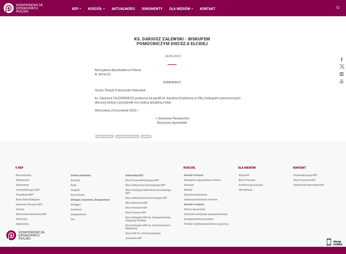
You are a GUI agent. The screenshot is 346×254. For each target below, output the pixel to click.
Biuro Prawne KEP (135, 212)
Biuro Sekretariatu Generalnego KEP (146, 197)
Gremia (20, 209)
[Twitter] (341, 66)
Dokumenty (22, 184)
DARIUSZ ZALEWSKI (104, 136)
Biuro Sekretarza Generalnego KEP (145, 185)
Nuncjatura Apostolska (127, 136)
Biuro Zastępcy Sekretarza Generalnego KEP (148, 191)
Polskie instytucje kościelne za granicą (206, 223)
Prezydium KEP (24, 194)
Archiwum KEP (133, 238)
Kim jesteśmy (23, 175)
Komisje (75, 180)
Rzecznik (244, 175)
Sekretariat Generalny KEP (31, 214)
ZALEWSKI (146, 136)
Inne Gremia (78, 194)
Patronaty (21, 219)
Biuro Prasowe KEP (136, 207)
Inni (73, 219)
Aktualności (22, 180)
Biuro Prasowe (247, 180)
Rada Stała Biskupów (28, 199)
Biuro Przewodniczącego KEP (142, 180)
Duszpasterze (78, 214)
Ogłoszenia (22, 223)
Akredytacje (245, 189)
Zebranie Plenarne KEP (29, 204)
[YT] (341, 81)
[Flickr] (341, 74)
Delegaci (76, 204)
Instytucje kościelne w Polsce (201, 199)
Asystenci (76, 209)
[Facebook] (341, 59)
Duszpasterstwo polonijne (199, 219)
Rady (73, 185)
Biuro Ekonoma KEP (136, 202)
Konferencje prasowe (251, 184)
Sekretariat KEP (134, 175)
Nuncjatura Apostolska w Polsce (202, 180)
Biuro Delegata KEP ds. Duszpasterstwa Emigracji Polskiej (148, 219)
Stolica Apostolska (194, 209)
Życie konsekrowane (195, 194)
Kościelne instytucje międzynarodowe (205, 214)
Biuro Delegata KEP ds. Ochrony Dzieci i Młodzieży (148, 227)
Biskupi (188, 189)
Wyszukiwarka (338, 8)
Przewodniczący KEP (28, 189)
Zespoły (75, 190)
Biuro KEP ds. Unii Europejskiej (143, 233)
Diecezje (189, 184)
